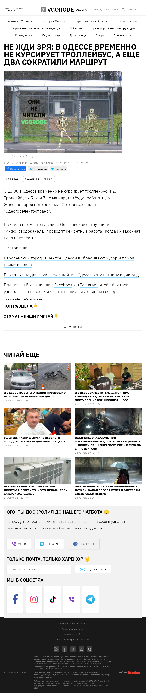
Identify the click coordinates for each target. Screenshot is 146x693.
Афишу (98, 9)
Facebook (63, 284)
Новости (9, 8)
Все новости (122, 35)
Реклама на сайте (73, 634)
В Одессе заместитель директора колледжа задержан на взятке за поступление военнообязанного (102, 396)
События (76, 28)
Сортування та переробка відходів (35, 28)
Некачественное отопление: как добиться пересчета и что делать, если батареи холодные (36, 490)
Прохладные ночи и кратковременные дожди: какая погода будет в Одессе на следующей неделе (107, 490)
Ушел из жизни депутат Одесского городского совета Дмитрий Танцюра (34, 439)
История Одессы (54, 21)
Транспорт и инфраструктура (113, 28)
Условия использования (72, 623)
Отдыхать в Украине (18, 21)
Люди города (51, 35)
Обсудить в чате (33, 299)
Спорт (100, 35)
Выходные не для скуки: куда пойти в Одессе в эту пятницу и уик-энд (71, 274)
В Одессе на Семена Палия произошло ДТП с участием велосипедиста (35, 394)
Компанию (112, 9)
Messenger (87, 544)
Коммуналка (24, 35)
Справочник (12, 11)
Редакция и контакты (73, 628)
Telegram (89, 284)
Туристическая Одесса (91, 21)
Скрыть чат (73, 326)
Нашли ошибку (12, 299)
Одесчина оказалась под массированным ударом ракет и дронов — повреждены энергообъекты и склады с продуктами (108, 443)
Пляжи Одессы (126, 21)
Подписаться (96, 569)
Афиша (20, 8)
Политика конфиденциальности (73, 639)
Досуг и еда (78, 35)
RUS (129, 9)
